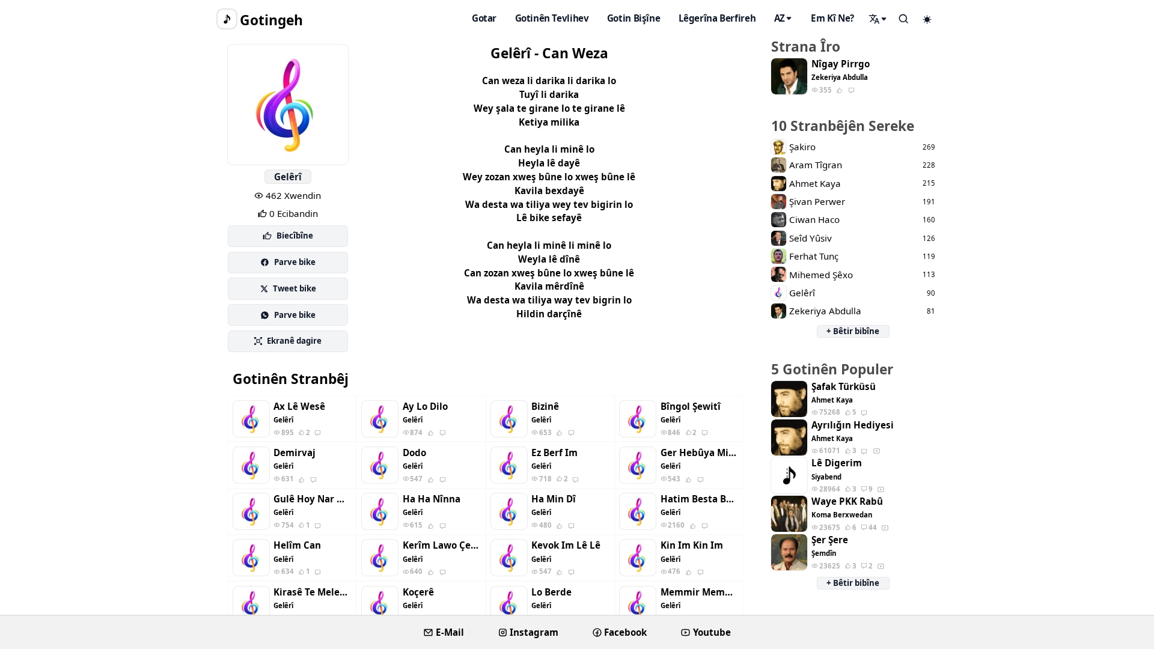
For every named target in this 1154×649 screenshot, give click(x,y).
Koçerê (418, 592)
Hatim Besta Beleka (700, 499)
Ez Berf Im (554, 453)
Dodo (414, 453)
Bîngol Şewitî (691, 406)
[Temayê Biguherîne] (927, 19)
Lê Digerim (836, 463)
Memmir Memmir (700, 592)
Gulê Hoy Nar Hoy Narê (312, 499)
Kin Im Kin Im (692, 545)
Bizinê (545, 406)
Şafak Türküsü (843, 386)
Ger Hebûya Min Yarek (700, 453)
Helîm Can (297, 545)
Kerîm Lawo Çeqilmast (442, 545)
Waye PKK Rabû (847, 501)
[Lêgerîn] (878, 18)
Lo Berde (551, 592)
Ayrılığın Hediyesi (852, 425)
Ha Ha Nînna (431, 499)
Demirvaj (294, 453)
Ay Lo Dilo (425, 406)
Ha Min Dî (553, 499)
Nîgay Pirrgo (840, 64)
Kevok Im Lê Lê (565, 545)
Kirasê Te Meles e (312, 592)
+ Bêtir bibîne (852, 331)
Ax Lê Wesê (299, 406)
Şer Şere (829, 540)
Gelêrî (288, 177)
